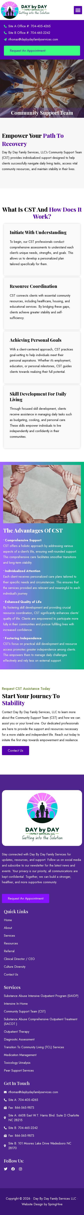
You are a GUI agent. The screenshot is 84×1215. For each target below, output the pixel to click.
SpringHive (55, 1204)
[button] (78, 10)
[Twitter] (5, 1169)
